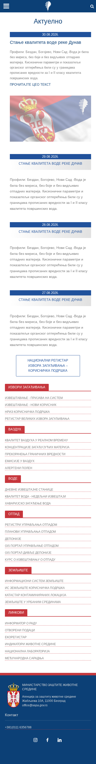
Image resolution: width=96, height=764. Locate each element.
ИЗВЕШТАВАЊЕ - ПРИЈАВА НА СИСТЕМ (34, 397)
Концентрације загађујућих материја (37, 447)
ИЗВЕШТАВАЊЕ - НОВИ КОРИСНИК (30, 404)
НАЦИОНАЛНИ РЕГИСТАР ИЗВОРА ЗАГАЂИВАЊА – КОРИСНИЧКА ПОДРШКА (48, 365)
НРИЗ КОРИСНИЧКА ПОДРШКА (27, 411)
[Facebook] (47, 740)
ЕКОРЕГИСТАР (16, 637)
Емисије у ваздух (19, 461)
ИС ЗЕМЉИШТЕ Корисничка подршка (35, 587)
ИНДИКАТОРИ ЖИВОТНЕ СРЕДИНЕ (30, 644)
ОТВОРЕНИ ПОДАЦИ (20, 630)
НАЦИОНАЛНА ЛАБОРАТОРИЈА (27, 651)
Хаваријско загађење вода (28, 503)
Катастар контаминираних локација (35, 595)
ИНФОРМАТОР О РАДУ (21, 623)
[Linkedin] (59, 740)
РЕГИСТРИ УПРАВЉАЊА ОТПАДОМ (31, 524)
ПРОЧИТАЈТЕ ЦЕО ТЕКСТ (30, 84)
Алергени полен (18, 468)
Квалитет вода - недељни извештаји (35, 496)
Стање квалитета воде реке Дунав (45, 42)
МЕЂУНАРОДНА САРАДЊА (24, 658)
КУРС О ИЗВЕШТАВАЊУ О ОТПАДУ (30, 559)
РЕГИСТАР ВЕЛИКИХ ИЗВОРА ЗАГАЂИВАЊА (37, 418)
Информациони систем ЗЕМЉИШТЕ (34, 580)
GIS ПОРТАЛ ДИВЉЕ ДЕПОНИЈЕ (28, 552)
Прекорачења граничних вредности (35, 454)
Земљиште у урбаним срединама (33, 602)
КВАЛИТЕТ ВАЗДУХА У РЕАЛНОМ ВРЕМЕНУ (36, 440)
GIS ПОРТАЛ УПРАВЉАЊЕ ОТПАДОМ (32, 545)
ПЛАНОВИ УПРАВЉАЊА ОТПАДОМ (30, 531)
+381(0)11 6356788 (18, 727)
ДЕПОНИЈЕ (13, 538)
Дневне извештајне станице (29, 489)
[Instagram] (35, 740)
